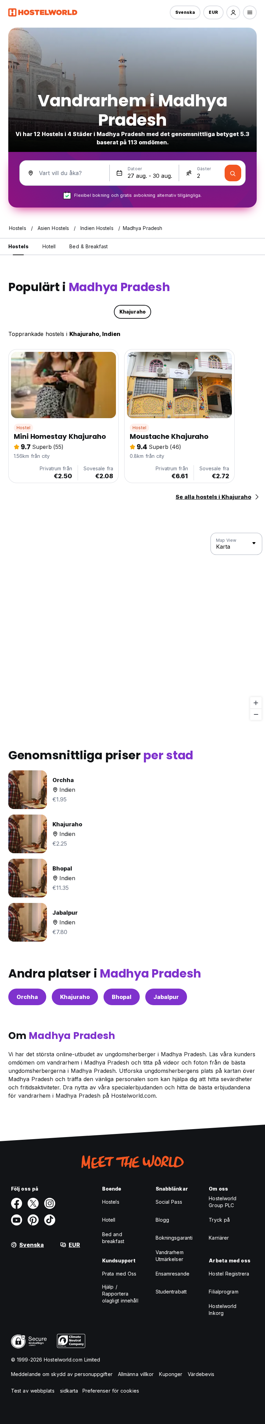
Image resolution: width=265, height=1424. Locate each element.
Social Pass (169, 1202)
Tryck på (219, 1220)
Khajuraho (75, 996)
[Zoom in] (256, 703)
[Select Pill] (233, 12)
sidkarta (69, 1391)
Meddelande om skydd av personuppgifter (61, 1374)
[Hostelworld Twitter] (33, 1203)
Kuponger (170, 1374)
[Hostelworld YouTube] (16, 1219)
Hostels (110, 1202)
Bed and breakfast (113, 1237)
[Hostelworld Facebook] (16, 1203)
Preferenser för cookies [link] (110, 1391)
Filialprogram (223, 1292)
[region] (132, 626)
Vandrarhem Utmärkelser (170, 1255)
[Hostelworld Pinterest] (33, 1219)
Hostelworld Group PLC (222, 1201)
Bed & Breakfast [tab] (88, 246)
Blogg (162, 1220)
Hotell (109, 1220)
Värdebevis (201, 1374)
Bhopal (121, 996)
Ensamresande (172, 1274)
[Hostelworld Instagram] (49, 1203)
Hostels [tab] (18, 246)
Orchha (27, 996)
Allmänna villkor (136, 1374)
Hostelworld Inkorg (222, 1309)
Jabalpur (166, 996)
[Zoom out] (256, 714)
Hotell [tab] (49, 246)
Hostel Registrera (229, 1274)
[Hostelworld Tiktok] (49, 1219)
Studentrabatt (171, 1292)
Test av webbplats (33, 1391)
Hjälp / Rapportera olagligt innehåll (120, 1293)
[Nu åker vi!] (233, 173)
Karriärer (219, 1238)
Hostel (23, 427)
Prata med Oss (119, 1274)
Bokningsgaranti (174, 1238)
